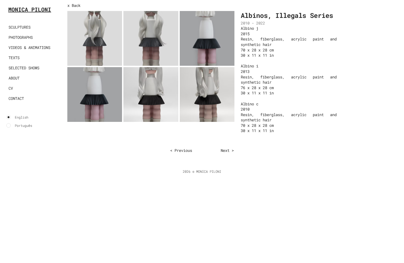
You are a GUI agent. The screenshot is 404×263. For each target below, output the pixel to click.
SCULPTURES (20, 27)
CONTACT (16, 98)
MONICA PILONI (29, 9)
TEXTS (14, 57)
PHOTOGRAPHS (21, 37)
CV (11, 88)
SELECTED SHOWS (24, 67)
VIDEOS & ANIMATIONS (29, 47)
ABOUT (14, 78)
